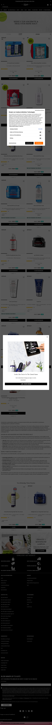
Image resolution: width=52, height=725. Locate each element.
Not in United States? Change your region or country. (26, 377)
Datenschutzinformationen (14, 126)
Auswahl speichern (29, 143)
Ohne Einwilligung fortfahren (39, 110)
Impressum (21, 126)
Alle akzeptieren (39, 143)
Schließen (47, 337)
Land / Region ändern (26, 384)
